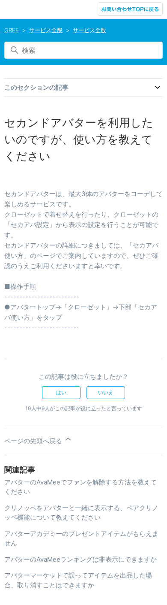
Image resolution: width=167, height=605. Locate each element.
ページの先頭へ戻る (34, 441)
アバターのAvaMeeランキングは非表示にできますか (80, 559)
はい (61, 392)
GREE (11, 30)
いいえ (105, 392)
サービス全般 (46, 30)
